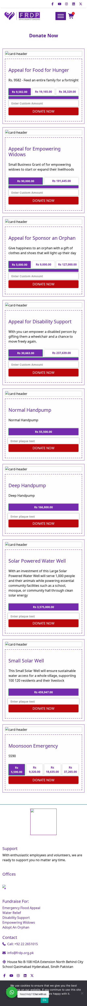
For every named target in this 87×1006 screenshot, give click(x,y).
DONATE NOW (43, 111)
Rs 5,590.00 (16, 770)
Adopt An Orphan (15, 927)
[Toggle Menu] (60, 16)
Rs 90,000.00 (25, 181)
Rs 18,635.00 (52, 769)
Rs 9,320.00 (34, 769)
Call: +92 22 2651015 (22, 944)
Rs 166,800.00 (43, 507)
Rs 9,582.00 (19, 92)
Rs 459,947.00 (43, 692)
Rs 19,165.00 (43, 92)
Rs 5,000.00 (19, 265)
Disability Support (16, 917)
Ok (44, 1000)
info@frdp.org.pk (20, 953)
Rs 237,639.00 (61, 353)
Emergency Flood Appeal (21, 908)
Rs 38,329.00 (67, 92)
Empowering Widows (18, 922)
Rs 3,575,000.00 (43, 607)
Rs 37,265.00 (70, 769)
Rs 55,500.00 (43, 432)
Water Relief (11, 912)
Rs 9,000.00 (43, 264)
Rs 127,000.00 (67, 264)
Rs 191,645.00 (61, 181)
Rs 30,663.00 (25, 353)
